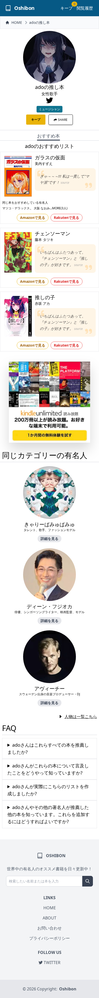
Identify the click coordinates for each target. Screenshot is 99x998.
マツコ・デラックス (16, 208)
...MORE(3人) (59, 208)
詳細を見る (49, 538)
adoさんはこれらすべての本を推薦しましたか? (48, 748)
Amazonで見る (32, 217)
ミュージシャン (49, 109)
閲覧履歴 (85, 8)
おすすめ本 (48, 136)
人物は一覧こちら (80, 716)
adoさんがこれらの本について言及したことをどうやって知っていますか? (48, 769)
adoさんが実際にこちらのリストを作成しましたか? (48, 790)
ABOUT (49, 918)
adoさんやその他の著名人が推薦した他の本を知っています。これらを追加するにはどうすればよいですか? (48, 814)
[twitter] (49, 100)
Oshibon (67, 989)
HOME (16, 22)
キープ (66, 8)
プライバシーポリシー (49, 938)
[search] (87, 881)
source (65, 182)
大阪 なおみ (42, 208)
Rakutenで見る (66, 217)
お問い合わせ (49, 928)
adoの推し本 (39, 22)
